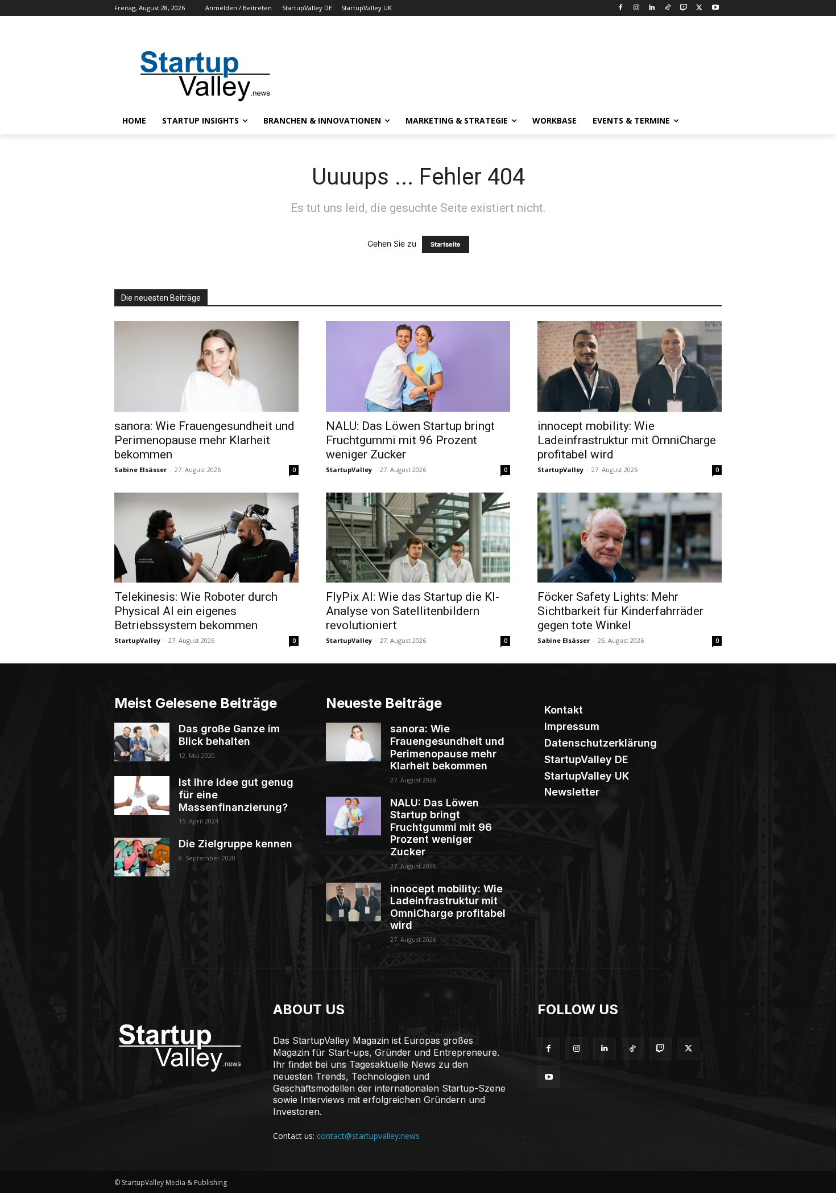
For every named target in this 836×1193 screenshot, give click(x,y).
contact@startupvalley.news (368, 1135)
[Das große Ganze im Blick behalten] (141, 742)
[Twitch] (683, 8)
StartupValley (349, 469)
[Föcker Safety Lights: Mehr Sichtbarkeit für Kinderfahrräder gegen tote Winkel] (629, 538)
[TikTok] (667, 8)
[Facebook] (620, 8)
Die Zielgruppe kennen (235, 844)
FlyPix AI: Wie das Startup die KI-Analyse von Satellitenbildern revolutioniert (412, 611)
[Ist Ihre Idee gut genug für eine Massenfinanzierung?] (141, 795)
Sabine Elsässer (140, 469)
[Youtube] (715, 8)
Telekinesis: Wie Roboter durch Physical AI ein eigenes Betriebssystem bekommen (196, 611)
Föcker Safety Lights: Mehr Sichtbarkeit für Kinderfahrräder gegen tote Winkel (620, 611)
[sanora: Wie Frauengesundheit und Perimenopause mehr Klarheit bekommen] (206, 366)
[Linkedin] (652, 8)
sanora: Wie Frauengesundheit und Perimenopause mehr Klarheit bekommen (204, 440)
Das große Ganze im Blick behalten (229, 735)
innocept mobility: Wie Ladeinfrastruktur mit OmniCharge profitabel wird (626, 440)
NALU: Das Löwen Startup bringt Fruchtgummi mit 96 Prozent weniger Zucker (410, 440)
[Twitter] (699, 8)
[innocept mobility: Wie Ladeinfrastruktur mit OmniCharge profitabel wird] (629, 366)
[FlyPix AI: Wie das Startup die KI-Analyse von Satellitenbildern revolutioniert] (418, 538)
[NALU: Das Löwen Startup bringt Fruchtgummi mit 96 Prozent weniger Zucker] (418, 366)
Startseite (446, 244)
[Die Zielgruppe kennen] (141, 857)
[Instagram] (636, 8)
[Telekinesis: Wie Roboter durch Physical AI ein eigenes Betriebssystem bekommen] (206, 538)
